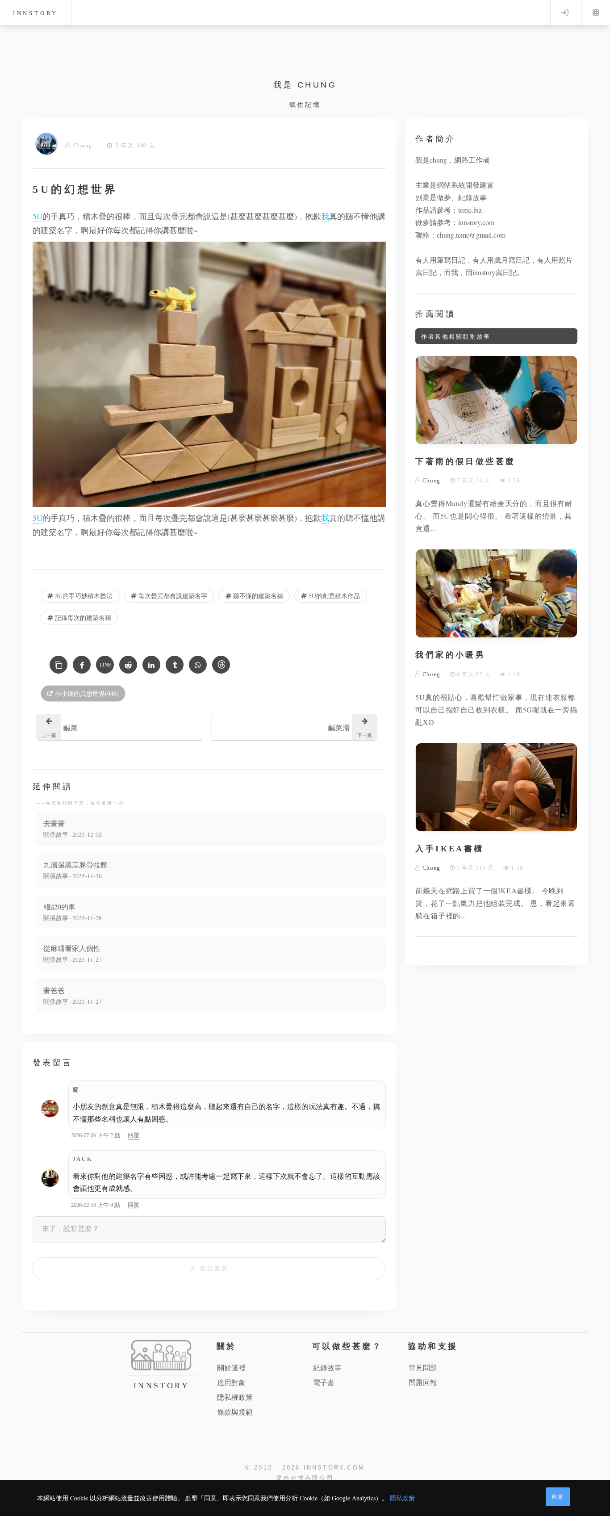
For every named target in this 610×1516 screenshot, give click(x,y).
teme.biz (470, 209)
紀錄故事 (327, 1367)
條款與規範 (235, 1411)
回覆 (133, 1135)
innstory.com (476, 222)
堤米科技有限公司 (305, 1477)
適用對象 (231, 1382)
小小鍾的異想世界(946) (86, 693)
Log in (565, 12)
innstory (35, 13)
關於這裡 (231, 1367)
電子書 (323, 1382)
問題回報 (423, 1382)
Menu (595, 12)
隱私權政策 (235, 1397)
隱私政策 (402, 1498)
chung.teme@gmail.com (471, 234)
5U (37, 216)
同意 (558, 1496)
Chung (82, 145)
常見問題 (423, 1367)
